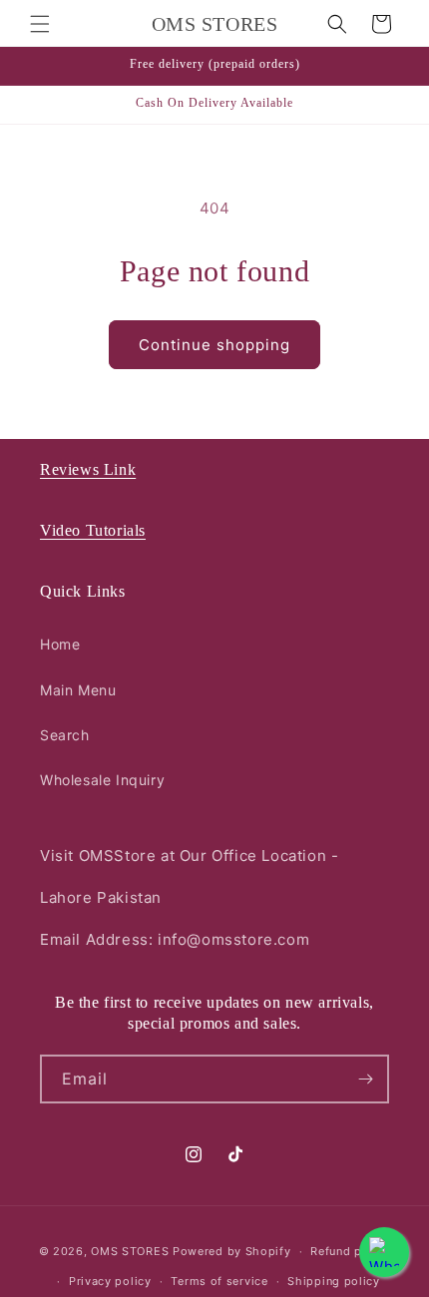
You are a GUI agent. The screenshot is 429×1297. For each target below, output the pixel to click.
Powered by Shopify (232, 1251)
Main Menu (78, 689)
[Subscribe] (365, 1079)
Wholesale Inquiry (102, 779)
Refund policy (350, 1251)
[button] (40, 24)
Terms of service (219, 1281)
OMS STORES (130, 1251)
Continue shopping (214, 344)
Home (60, 644)
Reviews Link (88, 469)
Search (65, 734)
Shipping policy (333, 1281)
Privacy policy (110, 1281)
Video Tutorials (93, 530)
